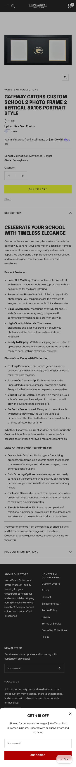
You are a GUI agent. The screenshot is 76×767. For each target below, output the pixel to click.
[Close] (70, 713)
